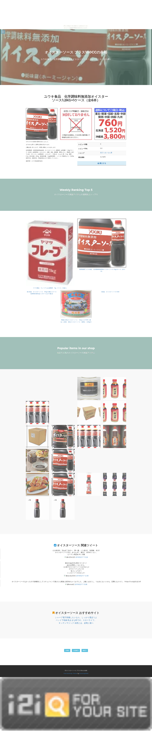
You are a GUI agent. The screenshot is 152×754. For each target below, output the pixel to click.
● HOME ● (76, 650)
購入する (102, 163)
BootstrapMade (83, 673)
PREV (67, 650)
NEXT (84, 650)
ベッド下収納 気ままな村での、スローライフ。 (76, 620)
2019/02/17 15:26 (81, 557)
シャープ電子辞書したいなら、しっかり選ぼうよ (76, 617)
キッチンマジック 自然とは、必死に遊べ (76, 623)
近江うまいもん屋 (106, 153)
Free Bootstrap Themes (70, 673)
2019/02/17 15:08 (81, 584)
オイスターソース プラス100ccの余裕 (76, 52)
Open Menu (3, 32)
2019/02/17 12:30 (82, 576)
